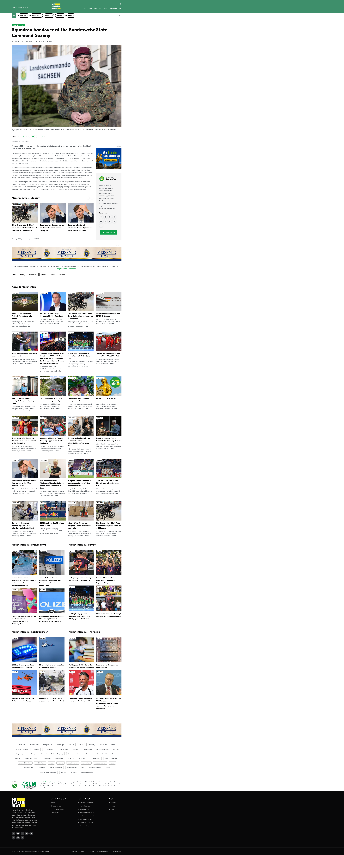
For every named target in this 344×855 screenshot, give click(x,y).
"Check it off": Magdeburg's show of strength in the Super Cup (79, 356)
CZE (105, 8)
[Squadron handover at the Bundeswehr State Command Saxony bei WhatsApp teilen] (18, 136)
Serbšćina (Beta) (115, 8)
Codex (83, 851)
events (53, 816)
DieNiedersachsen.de (87, 813)
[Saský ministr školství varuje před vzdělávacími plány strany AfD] (53, 213)
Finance (60, 763)
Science (17, 758)
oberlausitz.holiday (86, 823)
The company (56, 806)
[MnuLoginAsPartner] (120, 4)
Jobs (70, 16)
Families (71, 745)
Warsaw (74, 772)
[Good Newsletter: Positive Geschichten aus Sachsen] (108, 386)
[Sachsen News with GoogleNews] (101, 217)
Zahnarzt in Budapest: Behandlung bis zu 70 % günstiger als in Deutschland (23, 525)
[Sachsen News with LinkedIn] (110, 217)
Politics (23, 16)
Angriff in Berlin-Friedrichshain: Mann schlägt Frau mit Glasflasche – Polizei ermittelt (51, 619)
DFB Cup (63, 772)
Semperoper (47, 745)
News (14, 25)
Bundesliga (60, 745)
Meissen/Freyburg (57, 754)
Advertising (17, 205)
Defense (52, 275)
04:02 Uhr (41, 41)
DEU (85, 8)
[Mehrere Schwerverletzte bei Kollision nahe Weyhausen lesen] (24, 683)
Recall (112, 763)
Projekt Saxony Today (47, 782)
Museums (22, 745)
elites (69, 754)
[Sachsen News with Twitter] (101, 225)
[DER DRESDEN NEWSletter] (108, 158)
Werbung (72, 293)
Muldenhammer (100, 763)
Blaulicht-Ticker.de (86, 803)
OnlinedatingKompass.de (88, 826)
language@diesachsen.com (66, 269)
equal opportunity (56, 767)
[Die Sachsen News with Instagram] (22, 833)
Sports (47, 16)
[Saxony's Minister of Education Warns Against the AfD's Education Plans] (81, 213)
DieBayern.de (84, 809)
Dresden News (72, 763)
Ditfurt (108, 767)
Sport (72, 551)
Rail (83, 767)
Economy (35, 16)
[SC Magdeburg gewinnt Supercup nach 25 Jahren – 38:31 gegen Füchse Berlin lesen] (81, 598)
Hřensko (78, 754)
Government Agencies (107, 745)
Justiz (42, 672)
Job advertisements (58, 809)
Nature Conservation (112, 758)
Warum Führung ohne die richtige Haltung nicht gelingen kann (24, 401)
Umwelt (15, 551)
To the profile (107, 232)
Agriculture (82, 758)
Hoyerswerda (34, 745)
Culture (16, 293)
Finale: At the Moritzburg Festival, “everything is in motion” (22, 316)
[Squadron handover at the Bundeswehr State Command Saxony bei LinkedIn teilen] (28, 136)
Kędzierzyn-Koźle (87, 772)
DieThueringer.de (86, 819)
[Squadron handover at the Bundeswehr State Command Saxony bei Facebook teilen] (23, 136)
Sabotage (47, 758)
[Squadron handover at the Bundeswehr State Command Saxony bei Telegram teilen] (43, 136)
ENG (90, 8)
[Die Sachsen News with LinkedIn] (18, 833)
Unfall (15, 638)
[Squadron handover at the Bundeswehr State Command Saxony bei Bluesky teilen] (33, 136)
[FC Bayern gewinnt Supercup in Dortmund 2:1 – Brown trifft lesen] (81, 562)
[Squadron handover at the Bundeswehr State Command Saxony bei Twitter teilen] (38, 136)
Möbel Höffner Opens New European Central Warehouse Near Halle (79, 525)
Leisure (114, 754)
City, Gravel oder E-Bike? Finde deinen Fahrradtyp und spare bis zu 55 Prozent (24, 227)
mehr (30, 326)
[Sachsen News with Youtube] (101, 221)
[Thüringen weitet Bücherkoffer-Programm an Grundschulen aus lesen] (81, 649)
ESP (100, 8)
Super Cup (70, 758)
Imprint (91, 851)
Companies (41, 767)
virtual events (87, 749)
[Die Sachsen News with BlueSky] (13, 837)
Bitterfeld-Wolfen (25, 763)
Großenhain (86, 763)
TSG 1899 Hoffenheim (22, 749)
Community (55, 813)
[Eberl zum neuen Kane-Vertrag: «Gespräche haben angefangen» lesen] (108, 598)
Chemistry (91, 745)
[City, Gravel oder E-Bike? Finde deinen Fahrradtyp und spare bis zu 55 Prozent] (25, 213)
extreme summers (95, 767)
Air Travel (43, 754)
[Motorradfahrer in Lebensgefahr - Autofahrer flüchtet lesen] (51, 649)
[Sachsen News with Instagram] (114, 217)
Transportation (49, 749)
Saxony (43, 275)
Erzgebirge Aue (21, 754)
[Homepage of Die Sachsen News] (13, 833)
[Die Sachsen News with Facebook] (31, 833)
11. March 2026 (28, 41)
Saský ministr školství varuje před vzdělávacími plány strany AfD (52, 227)
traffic (81, 745)
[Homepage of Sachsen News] (105, 217)
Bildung (43, 551)
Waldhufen (59, 758)
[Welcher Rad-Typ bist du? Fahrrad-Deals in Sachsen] (81, 301)
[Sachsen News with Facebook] (105, 221)
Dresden (16, 41)
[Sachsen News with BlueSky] (110, 221)
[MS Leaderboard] (66, 254)
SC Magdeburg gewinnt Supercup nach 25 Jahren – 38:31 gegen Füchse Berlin (79, 616)
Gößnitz (36, 749)
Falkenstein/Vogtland (32, 758)
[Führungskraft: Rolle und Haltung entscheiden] (25, 386)
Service (74, 851)
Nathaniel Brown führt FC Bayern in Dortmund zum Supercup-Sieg (106, 580)
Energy (33, 754)
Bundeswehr (33, 275)
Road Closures (63, 749)
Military (22, 275)
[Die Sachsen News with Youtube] (27, 833)
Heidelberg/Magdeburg (48, 772)
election (116, 749)
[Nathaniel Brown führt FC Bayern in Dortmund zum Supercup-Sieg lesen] (108, 562)
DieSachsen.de (85, 806)
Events (59, 16)
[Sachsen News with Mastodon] (114, 221)
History (75, 749)
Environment (45, 378)
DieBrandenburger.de (87, 816)
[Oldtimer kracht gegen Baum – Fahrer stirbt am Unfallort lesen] (24, 649)
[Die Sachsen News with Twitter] (22, 837)
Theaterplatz (95, 758)
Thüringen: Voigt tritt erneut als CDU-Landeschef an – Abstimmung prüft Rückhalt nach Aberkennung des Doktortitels (108, 703)
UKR (95, 8)
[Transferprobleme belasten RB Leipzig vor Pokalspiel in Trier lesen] (81, 683)
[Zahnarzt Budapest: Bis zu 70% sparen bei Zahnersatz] (25, 511)
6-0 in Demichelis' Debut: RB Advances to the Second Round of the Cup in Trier (24, 440)
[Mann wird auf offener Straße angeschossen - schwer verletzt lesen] (51, 683)
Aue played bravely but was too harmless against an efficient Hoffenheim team (80, 483)
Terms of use (116, 851)
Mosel (51, 763)
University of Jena (102, 749)
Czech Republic (102, 754)
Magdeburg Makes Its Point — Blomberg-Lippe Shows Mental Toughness (51, 440)
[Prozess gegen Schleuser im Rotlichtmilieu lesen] (108, 649)
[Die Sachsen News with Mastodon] (18, 837)
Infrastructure (28, 767)
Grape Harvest (72, 767)
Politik (15, 590)
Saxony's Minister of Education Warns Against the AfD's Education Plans (80, 227)
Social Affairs (40, 763)
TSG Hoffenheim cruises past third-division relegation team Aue (107, 483)
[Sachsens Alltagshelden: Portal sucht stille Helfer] (81, 426)
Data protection (103, 851)
